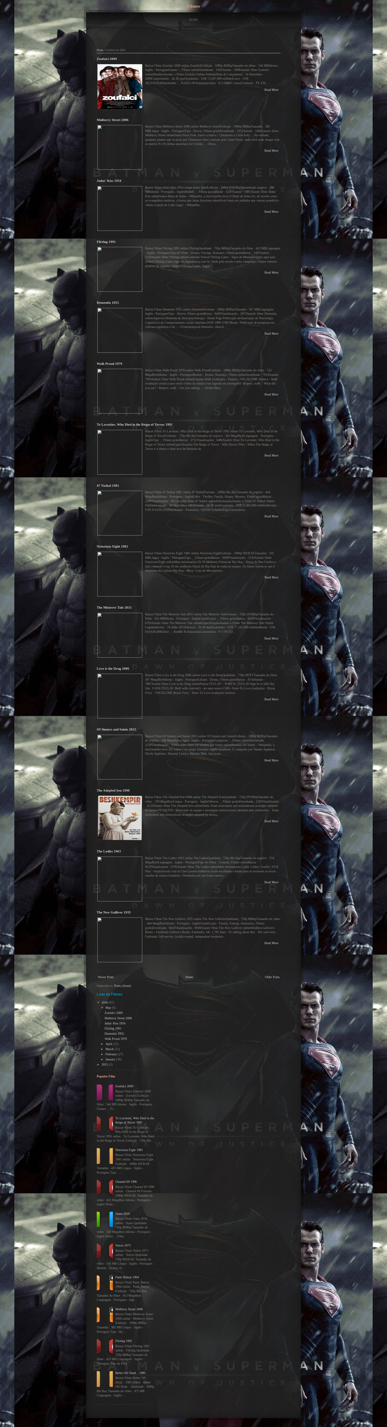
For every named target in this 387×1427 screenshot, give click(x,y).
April (109, 1044)
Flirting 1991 (106, 242)
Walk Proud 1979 (109, 363)
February (111, 1054)
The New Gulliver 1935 (114, 912)
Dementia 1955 (108, 302)
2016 (105, 1002)
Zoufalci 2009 (107, 59)
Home (193, 19)
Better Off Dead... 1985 (130, 1373)
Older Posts (272, 977)
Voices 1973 (123, 1245)
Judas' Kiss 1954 (109, 181)
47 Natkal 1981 (108, 485)
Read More (271, 89)
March (109, 1049)
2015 (105, 1064)
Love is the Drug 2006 (113, 668)
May (108, 1007)
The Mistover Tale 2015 (114, 607)
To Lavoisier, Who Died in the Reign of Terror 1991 (135, 424)
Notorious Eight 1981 (112, 546)
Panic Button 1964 (127, 1277)
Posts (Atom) (122, 985)
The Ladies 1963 (109, 851)
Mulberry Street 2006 (113, 120)
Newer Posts (106, 977)
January (110, 1059)
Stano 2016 (122, 1213)
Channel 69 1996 (126, 1181)
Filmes (193, 6)
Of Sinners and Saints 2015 (116, 729)
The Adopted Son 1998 (113, 790)
